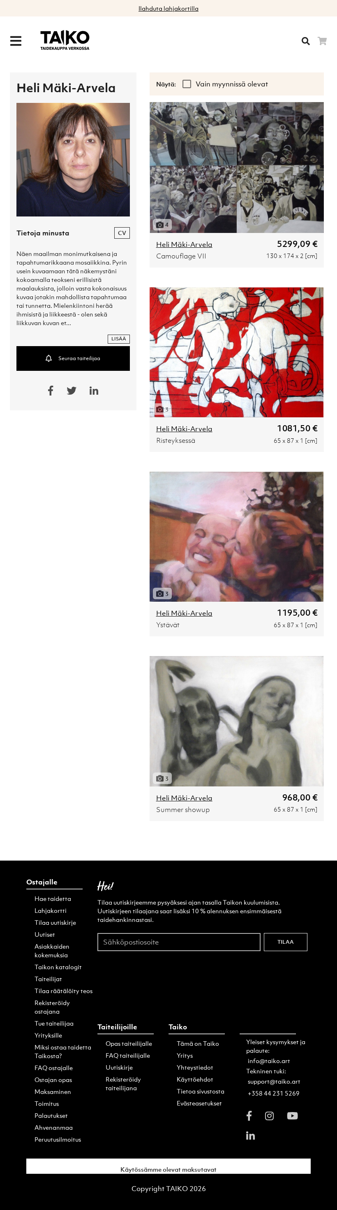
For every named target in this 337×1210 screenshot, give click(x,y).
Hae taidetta (53, 898)
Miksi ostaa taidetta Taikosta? (63, 1051)
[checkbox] (187, 84)
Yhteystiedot (195, 1067)
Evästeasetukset (199, 1103)
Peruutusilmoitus (58, 1139)
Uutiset (45, 934)
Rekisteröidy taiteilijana (123, 1083)
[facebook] (249, 1115)
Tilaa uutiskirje (55, 922)
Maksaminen (53, 1091)
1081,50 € (297, 428)
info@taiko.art (269, 1060)
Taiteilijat (48, 979)
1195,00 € (297, 612)
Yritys (185, 1055)
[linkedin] (250, 1135)
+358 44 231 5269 (274, 1093)
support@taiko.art (274, 1081)
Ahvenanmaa (54, 1127)
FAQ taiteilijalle (128, 1055)
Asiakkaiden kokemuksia (52, 950)
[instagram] (269, 1115)
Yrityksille (48, 1035)
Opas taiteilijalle (129, 1043)
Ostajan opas (53, 1079)
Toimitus (47, 1103)
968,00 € (299, 797)
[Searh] (306, 41)
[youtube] (292, 1115)
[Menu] (16, 41)
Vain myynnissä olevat (232, 84)
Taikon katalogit (58, 967)
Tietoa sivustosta (200, 1091)
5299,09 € (297, 243)
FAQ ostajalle (54, 1067)
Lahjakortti (51, 910)
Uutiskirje (119, 1067)
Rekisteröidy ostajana (52, 1006)
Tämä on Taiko (198, 1043)
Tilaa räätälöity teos (63, 991)
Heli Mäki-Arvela (184, 244)
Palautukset (51, 1115)
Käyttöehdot (195, 1079)
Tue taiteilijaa (54, 1023)
